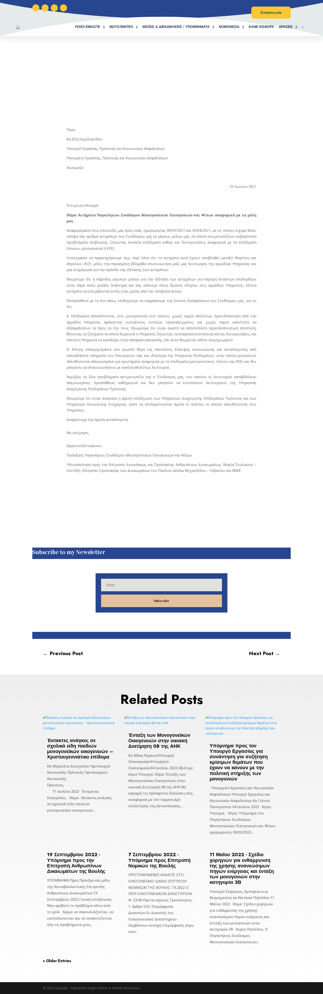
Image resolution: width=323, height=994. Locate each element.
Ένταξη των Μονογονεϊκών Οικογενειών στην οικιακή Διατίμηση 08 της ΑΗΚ (159, 741)
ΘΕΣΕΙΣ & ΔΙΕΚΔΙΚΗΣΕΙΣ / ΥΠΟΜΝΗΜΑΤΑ (176, 27)
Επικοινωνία (271, 12)
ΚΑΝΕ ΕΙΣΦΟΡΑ (261, 27)
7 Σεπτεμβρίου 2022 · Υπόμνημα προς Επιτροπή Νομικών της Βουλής (159, 860)
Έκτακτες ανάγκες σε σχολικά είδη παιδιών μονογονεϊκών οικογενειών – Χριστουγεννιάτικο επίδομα (80, 748)
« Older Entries (57, 961)
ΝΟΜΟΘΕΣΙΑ (229, 27)
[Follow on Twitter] (54, 7)
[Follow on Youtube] (63, 7)
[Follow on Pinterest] (166, 635)
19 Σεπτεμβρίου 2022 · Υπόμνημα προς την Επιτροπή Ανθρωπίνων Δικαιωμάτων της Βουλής (76, 863)
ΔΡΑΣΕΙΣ (286, 27)
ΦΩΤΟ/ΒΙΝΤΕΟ (121, 27)
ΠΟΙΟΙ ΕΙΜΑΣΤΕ (87, 27)
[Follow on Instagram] (45, 7)
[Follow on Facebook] (35, 7)
